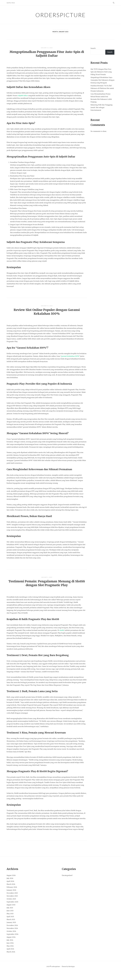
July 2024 (10, 940)
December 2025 (12, 893)
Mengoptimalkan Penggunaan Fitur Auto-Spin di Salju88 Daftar (46, 54)
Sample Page (11, 3)
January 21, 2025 (47, 47)
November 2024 (12, 928)
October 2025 (11, 899)
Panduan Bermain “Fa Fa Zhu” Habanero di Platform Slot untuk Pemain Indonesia (102, 88)
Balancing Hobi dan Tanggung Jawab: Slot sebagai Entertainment (101, 107)
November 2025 (12, 896)
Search (93, 48)
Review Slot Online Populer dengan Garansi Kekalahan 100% (47, 312)
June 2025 (10, 911)
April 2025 (10, 916)
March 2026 (11, 884)
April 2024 (10, 949)
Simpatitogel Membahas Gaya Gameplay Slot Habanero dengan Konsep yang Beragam (102, 80)
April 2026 (10, 881)
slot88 (61, 630)
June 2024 (10, 943)
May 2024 (10, 946)
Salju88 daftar (23, 95)
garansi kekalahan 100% (70, 356)
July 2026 (10, 878)
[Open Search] (113, 3)
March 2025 (11, 919)
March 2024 (11, 952)
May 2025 (10, 914)
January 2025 (11, 922)
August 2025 (11, 905)
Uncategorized (67, 875)
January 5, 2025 (46, 577)
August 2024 (11, 937)
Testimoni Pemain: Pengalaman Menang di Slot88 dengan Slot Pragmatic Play (47, 583)
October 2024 (11, 931)
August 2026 (11, 875)
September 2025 (12, 902)
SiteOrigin (71, 966)
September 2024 (12, 934)
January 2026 (11, 890)
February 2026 (12, 887)
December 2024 (12, 925)
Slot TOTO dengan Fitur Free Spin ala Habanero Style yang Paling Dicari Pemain (101, 71)
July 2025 (10, 908)
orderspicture (60, 14)
